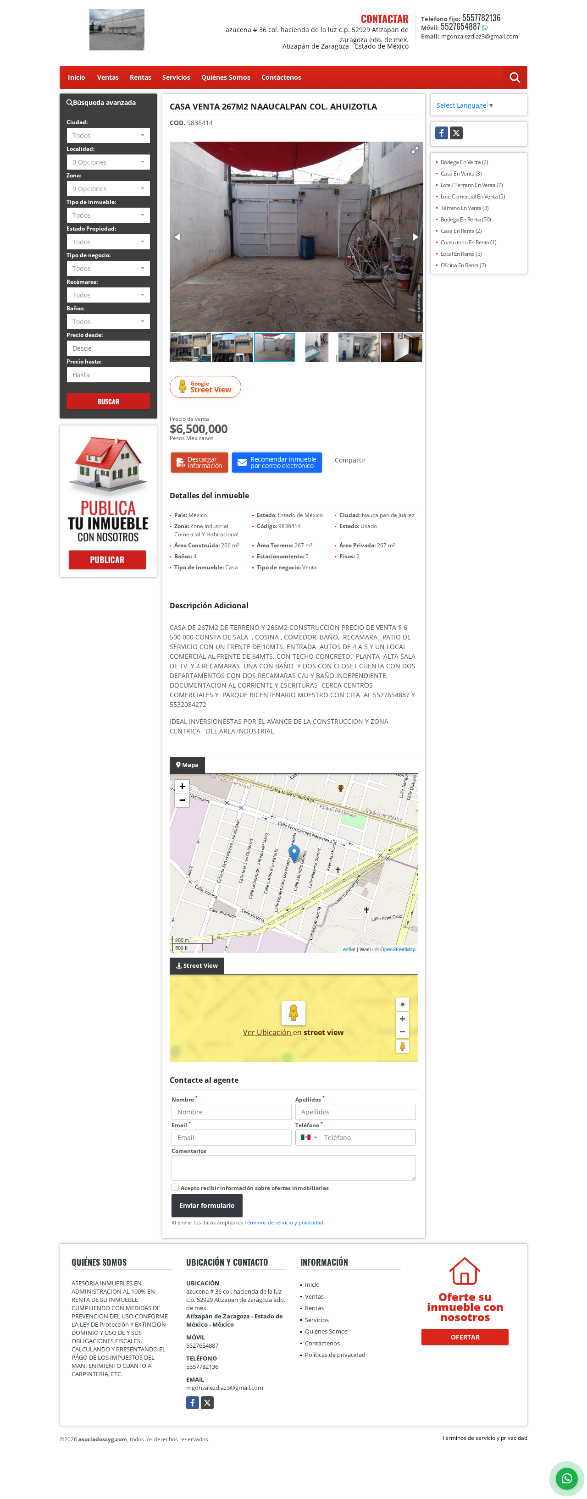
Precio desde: (84, 335)
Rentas (140, 77)
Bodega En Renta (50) (466, 219)
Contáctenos (281, 77)
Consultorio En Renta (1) (469, 242)
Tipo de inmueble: (91, 202)
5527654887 (460, 26)
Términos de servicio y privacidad (283, 1222)
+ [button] (182, 786)
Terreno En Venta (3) (465, 208)
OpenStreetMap (397, 949)
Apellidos (310, 1099)
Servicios (176, 77)
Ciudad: (77, 122)
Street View (211, 387)
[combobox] (108, 135)
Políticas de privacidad (335, 1354)
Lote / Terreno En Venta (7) (472, 185)
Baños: (75, 308)
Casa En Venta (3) (461, 173)
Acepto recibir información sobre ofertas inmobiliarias (255, 1188)
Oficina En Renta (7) (463, 265)
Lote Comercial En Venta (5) (473, 196)
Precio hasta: (83, 361)
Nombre (185, 1099)
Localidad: (80, 149)
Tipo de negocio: (88, 255)
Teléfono (309, 1125)
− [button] (182, 800)
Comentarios (189, 1151)
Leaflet (347, 949)
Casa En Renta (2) (461, 231)
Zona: (73, 175)
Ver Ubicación (268, 1032)
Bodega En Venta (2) (464, 162)
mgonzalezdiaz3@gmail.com (224, 1387)
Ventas (108, 77)
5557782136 (481, 17)
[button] (415, 150)
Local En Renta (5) (461, 254)
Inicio (76, 77)
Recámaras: (82, 282)
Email (181, 1125)
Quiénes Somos (225, 77)
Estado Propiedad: (91, 228)
